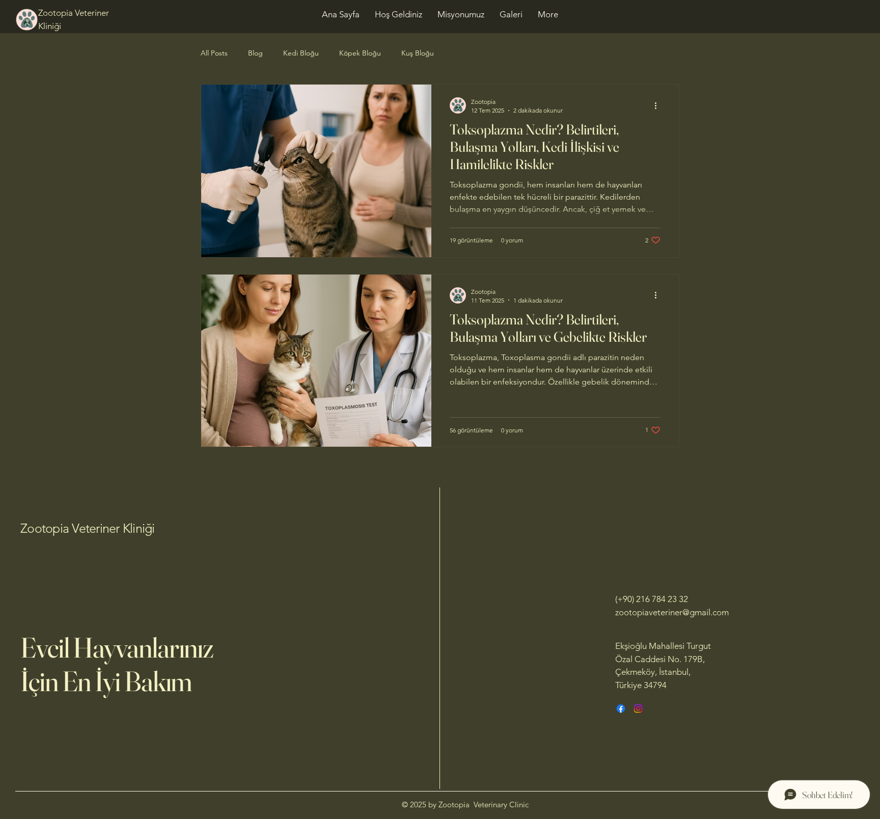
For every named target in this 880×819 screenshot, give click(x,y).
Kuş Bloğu (417, 53)
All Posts (214, 53)
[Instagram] (638, 708)
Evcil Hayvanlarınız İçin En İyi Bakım (116, 664)
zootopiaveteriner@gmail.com (672, 612)
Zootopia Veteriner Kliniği (87, 528)
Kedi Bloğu (301, 53)
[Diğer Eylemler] (659, 105)
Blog (255, 53)
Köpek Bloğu (360, 53)
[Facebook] (620, 708)
